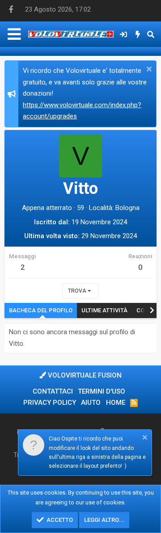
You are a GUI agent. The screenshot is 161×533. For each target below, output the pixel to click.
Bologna (127, 208)
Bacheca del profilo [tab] (40, 310)
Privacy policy (49, 403)
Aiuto (91, 403)
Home (115, 403)
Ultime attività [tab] (104, 310)
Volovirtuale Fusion (84, 375)
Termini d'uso (101, 391)
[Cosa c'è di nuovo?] (138, 34)
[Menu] (14, 34)
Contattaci (53, 391)
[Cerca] (150, 34)
